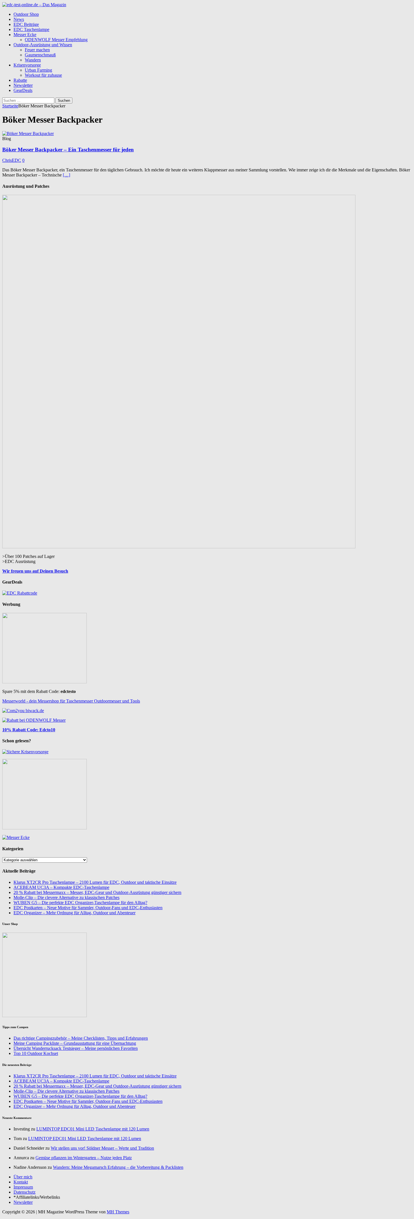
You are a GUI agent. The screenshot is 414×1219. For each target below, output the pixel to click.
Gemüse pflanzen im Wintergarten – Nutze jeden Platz (83, 1157)
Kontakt (21, 1182)
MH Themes (118, 1211)
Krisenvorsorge (27, 65)
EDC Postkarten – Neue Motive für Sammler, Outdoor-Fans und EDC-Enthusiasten (88, 907)
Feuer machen (37, 49)
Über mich (23, 1176)
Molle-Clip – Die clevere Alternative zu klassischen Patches (66, 897)
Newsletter (23, 85)
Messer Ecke (25, 34)
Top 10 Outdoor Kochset (36, 1053)
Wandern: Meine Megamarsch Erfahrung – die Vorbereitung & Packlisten (118, 1167)
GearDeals (23, 90)
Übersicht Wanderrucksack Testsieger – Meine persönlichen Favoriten (76, 1048)
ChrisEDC (11, 160)
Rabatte (20, 80)
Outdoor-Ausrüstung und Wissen (43, 44)
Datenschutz (24, 1192)
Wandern (33, 60)
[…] (66, 175)
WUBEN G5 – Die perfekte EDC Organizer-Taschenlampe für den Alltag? (80, 902)
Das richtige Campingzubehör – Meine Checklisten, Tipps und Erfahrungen (81, 1038)
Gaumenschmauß (40, 54)
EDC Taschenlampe (31, 29)
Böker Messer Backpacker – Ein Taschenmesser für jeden (68, 150)
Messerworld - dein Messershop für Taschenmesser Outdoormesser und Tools (71, 701)
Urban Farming (38, 70)
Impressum (23, 1187)
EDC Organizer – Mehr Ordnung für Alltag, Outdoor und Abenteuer (74, 912)
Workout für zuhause (43, 75)
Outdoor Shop (26, 14)
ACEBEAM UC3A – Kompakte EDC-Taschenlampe (61, 887)
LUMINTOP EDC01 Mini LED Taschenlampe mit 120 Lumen (92, 1129)
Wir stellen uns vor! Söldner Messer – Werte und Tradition (102, 1148)
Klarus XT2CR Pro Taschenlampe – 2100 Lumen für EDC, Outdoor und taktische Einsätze (95, 882)
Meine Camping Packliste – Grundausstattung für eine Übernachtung (75, 1043)
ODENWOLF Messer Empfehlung (56, 39)
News (19, 19)
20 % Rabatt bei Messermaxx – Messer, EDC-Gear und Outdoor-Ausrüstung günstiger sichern (97, 892)
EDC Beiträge (26, 24)
